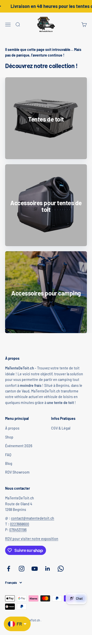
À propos (12, 428)
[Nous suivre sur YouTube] (34, 568)
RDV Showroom (17, 472)
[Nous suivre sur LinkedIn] (47, 568)
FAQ (8, 455)
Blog (8, 463)
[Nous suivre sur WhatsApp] (60, 568)
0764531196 (18, 530)
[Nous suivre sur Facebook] (8, 568)
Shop (9, 437)
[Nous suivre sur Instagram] (21, 568)
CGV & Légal (60, 428)
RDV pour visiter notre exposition (31, 539)
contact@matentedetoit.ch (32, 518)
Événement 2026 (18, 446)
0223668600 (19, 524)
